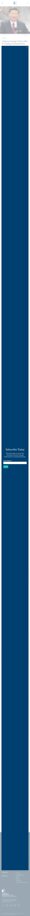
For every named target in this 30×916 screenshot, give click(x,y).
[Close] (27, 47)
